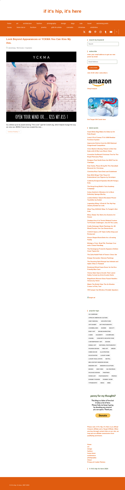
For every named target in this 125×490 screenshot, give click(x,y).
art (88, 447)
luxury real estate (95, 359)
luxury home (105, 355)
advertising (11, 48)
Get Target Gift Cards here (96, 119)
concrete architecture (105, 338)
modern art (93, 365)
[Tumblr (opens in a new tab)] (106, 31)
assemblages (93, 328)
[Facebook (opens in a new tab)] (90, 31)
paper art (92, 376)
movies (91, 369)
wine (109, 383)
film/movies (20, 48)
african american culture (98, 317)
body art (92, 331)
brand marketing (104, 331)
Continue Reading (14, 132)
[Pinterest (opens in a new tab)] (96, 31)
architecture (106, 321)
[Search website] (116, 32)
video (102, 383)
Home (89, 444)
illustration (104, 352)
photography (103, 376)
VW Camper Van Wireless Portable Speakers (102, 290)
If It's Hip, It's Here (62, 11)
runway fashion (94, 379)
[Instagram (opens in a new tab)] (101, 31)
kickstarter (93, 355)
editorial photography (107, 345)
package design (94, 372)
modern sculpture (107, 365)
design (107, 341)
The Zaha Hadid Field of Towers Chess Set (102, 254)
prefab (114, 376)
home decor (93, 352)
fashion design (94, 348)
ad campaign (93, 314)
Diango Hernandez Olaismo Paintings (100, 258)
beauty (111, 328)
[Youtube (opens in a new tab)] (112, 31)
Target (105, 429)
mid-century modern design (98, 362)
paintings (106, 372)
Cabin (91, 335)
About (89, 460)
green (113, 348)
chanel (91, 338)
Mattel (108, 359)
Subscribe (93, 67)
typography (93, 383)
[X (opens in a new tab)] (85, 31)
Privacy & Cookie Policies (96, 462)
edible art (92, 345)
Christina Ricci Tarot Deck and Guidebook (102, 171)
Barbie (103, 328)
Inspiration (28, 48)
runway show (107, 379)
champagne (110, 335)
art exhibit (92, 324)
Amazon (90, 429)
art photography (106, 324)
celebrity (99, 335)
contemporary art (95, 341)
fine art (105, 348)
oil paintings (110, 369)
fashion (89, 451)
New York (99, 369)
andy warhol (93, 321)
